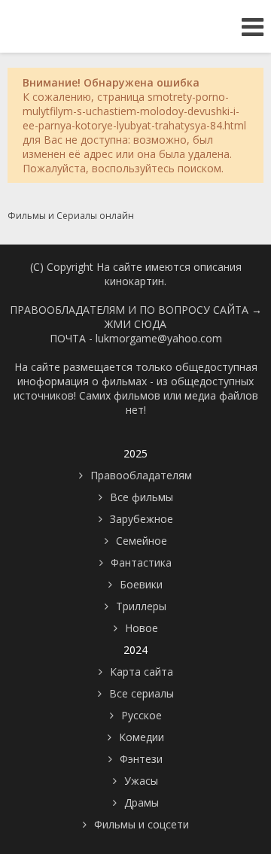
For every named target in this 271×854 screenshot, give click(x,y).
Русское (141, 715)
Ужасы (141, 780)
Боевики (141, 584)
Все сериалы (141, 693)
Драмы (141, 802)
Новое (141, 628)
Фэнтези (141, 759)
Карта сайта (141, 671)
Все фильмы (141, 497)
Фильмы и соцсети (141, 824)
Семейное (141, 540)
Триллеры (141, 606)
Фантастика (141, 562)
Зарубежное (141, 519)
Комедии (141, 737)
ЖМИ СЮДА (135, 324)
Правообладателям (141, 475)
